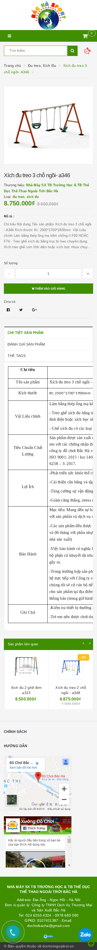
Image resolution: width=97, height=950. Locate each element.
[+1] (34, 309)
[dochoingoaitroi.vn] (48, 15)
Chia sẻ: (10, 302)
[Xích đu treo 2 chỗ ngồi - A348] (71, 668)
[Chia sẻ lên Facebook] (9, 309)
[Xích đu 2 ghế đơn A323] (26, 668)
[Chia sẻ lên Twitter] (22, 309)
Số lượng (11, 263)
